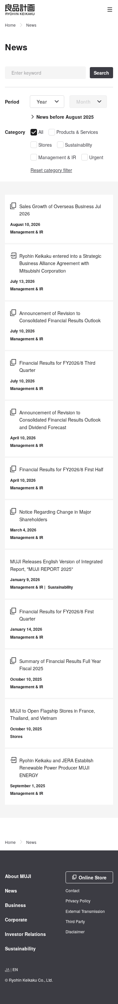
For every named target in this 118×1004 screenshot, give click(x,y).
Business (15, 905)
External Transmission (85, 911)
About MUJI (18, 876)
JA (7, 969)
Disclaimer (75, 931)
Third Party (75, 921)
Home (10, 25)
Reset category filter (51, 170)
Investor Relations (25, 934)
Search (101, 72)
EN (15, 969)
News (11, 890)
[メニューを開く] (110, 9)
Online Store (93, 877)
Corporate (16, 919)
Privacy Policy (78, 900)
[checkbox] (36, 131)
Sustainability (20, 948)
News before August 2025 (65, 116)
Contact (72, 890)
